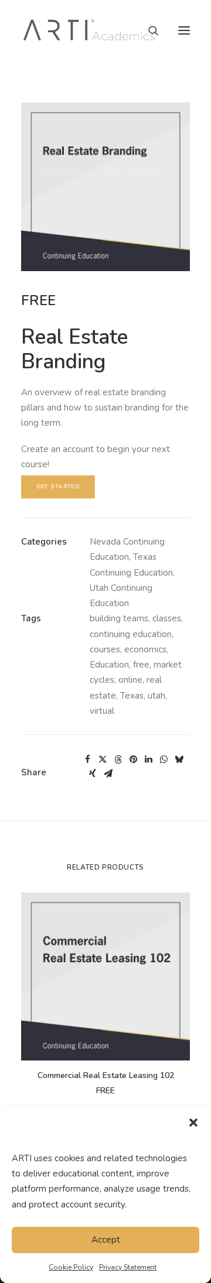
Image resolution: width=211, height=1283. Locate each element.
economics (145, 649)
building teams (119, 618)
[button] (193, 1122)
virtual (102, 711)
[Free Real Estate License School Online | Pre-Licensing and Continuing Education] (89, 30)
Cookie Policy (71, 1267)
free (141, 664)
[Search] (148, 30)
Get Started (58, 487)
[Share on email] (108, 774)
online (130, 680)
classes (166, 618)
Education (109, 664)
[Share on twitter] (103, 759)
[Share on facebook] (87, 759)
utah (156, 696)
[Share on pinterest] (133, 759)
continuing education (131, 634)
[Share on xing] (93, 774)
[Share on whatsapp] (163, 759)
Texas (132, 696)
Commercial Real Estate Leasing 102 (106, 1075)
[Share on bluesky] (179, 759)
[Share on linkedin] (148, 759)
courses (105, 649)
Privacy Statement (127, 1267)
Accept (105, 1240)
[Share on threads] (118, 759)
